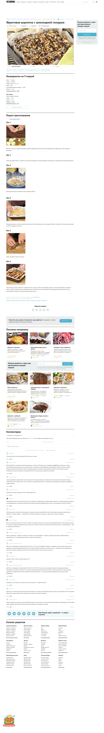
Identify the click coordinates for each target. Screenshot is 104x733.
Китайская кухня (10, 662)
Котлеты (60, 628)
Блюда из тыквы (10, 635)
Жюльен (26, 642)
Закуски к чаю (27, 650)
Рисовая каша (27, 660)
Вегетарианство (45, 70)
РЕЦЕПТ (32, 345)
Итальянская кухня (10, 660)
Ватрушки (43, 642)
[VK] (14, 613)
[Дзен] (33, 613)
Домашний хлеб (45, 647)
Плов (60, 629)
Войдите (31, 438)
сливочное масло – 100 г (13, 91)
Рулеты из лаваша (28, 644)
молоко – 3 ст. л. (10, 101)
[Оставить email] (50, 364)
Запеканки (8, 649)
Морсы (60, 659)
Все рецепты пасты (63, 652)
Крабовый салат (27, 635)
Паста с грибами (62, 645)
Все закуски (26, 652)
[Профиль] (97, 2)
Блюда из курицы (10, 647)
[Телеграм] (9, 613)
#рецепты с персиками (41, 300)
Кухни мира (9, 667)
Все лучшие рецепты (11, 652)
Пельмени (61, 631)
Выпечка (9, 70)
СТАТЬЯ (32, 414)
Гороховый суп (44, 632)
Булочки (43, 644)
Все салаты (26, 637)
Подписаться (67, 364)
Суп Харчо (43, 635)
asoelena (10, 498)
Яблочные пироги (10, 632)
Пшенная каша (27, 663)
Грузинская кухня (10, 659)
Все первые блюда (45, 637)
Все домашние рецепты (11, 637)
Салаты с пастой (62, 649)
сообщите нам (36, 297)
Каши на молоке (28, 665)
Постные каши (44, 663)
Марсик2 (11, 453)
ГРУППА (9, 345)
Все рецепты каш (28, 667)
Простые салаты (27, 628)
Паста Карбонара (63, 642)
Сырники (8, 644)
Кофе (60, 660)
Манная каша (27, 662)
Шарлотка (21, 70)
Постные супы (44, 660)
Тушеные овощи (62, 635)
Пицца (7, 642)
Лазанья (60, 647)
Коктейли (61, 657)
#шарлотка (23, 300)
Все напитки (61, 667)
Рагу (60, 634)
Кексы (42, 645)
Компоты (61, 663)
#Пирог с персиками (31, 300)
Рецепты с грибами (10, 631)
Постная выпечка (45, 662)
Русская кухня (9, 657)
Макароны (61, 650)
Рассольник (44, 631)
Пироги (43, 650)
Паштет (25, 649)
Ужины (8, 650)
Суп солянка (44, 634)
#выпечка (18, 300)
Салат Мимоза (27, 634)
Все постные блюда (45, 667)
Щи (42, 628)
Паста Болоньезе (63, 644)
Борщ (42, 629)
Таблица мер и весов (17, 107)
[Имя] (23, 442)
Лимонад (61, 662)
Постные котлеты (45, 665)
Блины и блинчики (10, 645)
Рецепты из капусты (11, 628)
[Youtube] (28, 613)
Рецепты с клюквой (10, 634)
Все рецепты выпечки (46, 652)
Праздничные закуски (29, 647)
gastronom (61, 19)
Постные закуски (45, 659)
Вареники (61, 632)
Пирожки (43, 649)
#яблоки (8, 300)
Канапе (25, 645)
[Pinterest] (24, 613)
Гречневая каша (27, 657)
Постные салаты (45, 657)
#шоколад (13, 300)
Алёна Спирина (12, 520)
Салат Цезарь (27, 631)
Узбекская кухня (10, 663)
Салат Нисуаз (27, 632)
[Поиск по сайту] (88, 2)
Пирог (15, 70)
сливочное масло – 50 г (12, 103)
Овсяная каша (27, 659)
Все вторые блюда (63, 637)
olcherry (11, 588)
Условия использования (61, 368)
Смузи (60, 665)
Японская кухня (10, 665)
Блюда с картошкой (11, 629)
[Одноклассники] (19, 613)
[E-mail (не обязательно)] (57, 442)
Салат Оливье (27, 629)
